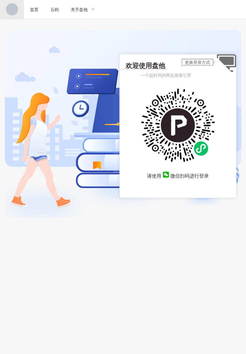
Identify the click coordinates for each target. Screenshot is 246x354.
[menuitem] (12, 9)
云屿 (54, 9)
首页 (34, 9)
